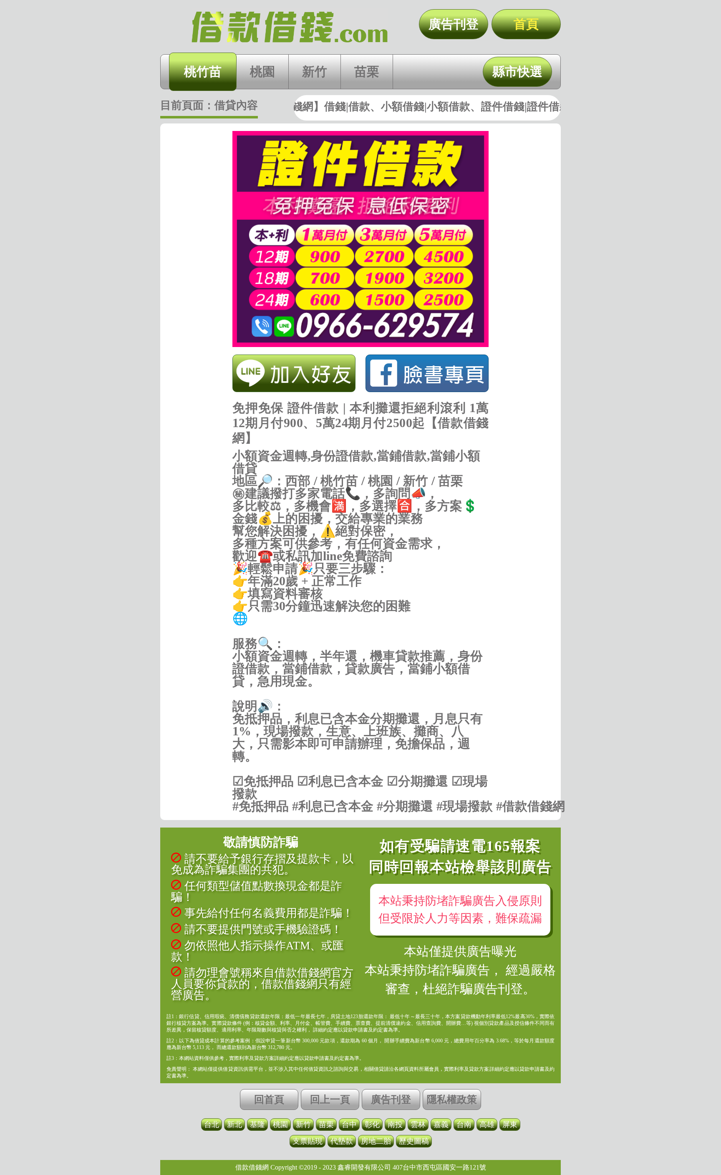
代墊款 (341, 1141)
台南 (463, 1124)
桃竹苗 (203, 71)
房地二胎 (376, 1141)
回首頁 (269, 1099)
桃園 (262, 71)
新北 (234, 1124)
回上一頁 (330, 1099)
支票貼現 (307, 1141)
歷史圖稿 (414, 1141)
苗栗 (366, 71)
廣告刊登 (454, 24)
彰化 (372, 1124)
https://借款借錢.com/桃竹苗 (360, 631)
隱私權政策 (452, 1099)
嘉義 (441, 1124)
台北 (211, 1124)
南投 (395, 1124)
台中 (349, 1124)
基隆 (257, 1124)
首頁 (526, 24)
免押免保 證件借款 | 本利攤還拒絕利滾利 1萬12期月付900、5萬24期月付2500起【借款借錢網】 (290, 27)
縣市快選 (517, 71)
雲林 (418, 1124)
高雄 (486, 1124)
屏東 (509, 1124)
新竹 (314, 71)
